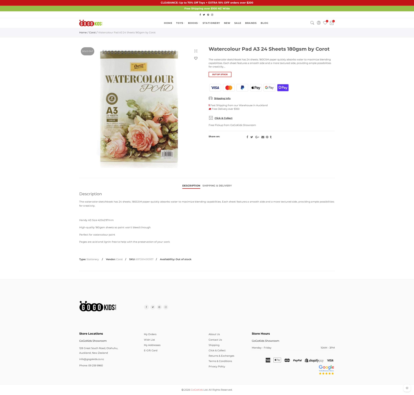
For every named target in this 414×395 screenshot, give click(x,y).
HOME (168, 23)
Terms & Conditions (220, 361)
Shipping (214, 345)
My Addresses (152, 345)
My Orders (150, 334)
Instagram (165, 307)
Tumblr (271, 137)
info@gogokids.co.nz (91, 359)
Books (193, 23)
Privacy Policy (217, 366)
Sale (237, 23)
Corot (92, 32)
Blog (264, 23)
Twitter (251, 137)
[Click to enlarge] (196, 51)
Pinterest (267, 137)
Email (262, 137)
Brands (251, 23)
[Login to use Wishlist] (196, 58)
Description (191, 185)
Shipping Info (222, 98)
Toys (179, 23)
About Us (214, 334)
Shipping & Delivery (217, 185)
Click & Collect (223, 118)
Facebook (247, 137)
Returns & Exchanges (221, 355)
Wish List (149, 339)
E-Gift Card (150, 350)
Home (83, 32)
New (227, 23)
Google (257, 137)
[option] (140, 107)
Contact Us (215, 339)
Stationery (211, 23)
